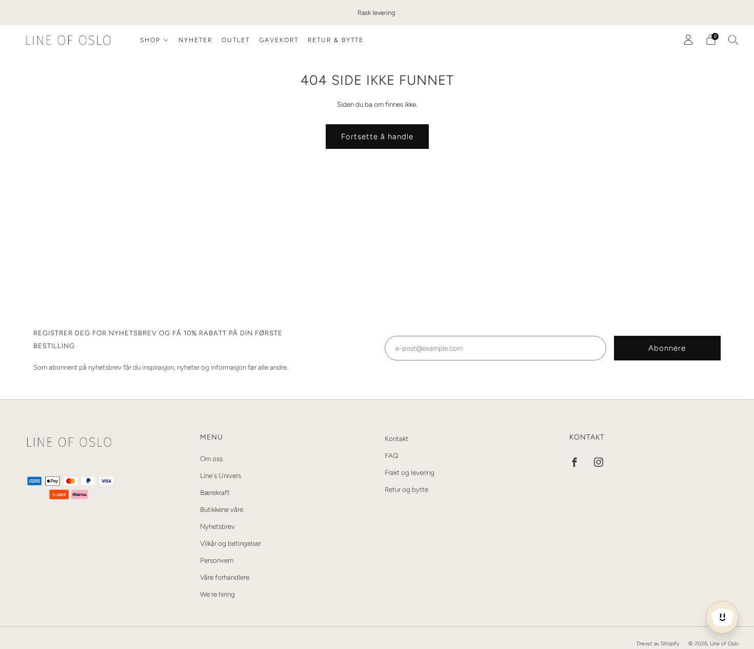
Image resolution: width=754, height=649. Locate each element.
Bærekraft (215, 492)
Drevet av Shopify (658, 643)
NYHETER (195, 40)
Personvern (216, 560)
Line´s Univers (220, 475)
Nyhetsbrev (217, 526)
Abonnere (667, 348)
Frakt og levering (409, 472)
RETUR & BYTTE (336, 40)
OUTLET (236, 40)
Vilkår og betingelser (230, 543)
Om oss (211, 458)
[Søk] (733, 39)
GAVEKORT (279, 40)
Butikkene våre (221, 509)
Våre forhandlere (224, 577)
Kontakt (396, 438)
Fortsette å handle (377, 136)
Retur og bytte (406, 489)
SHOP (150, 40)
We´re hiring (217, 594)
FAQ (391, 455)
